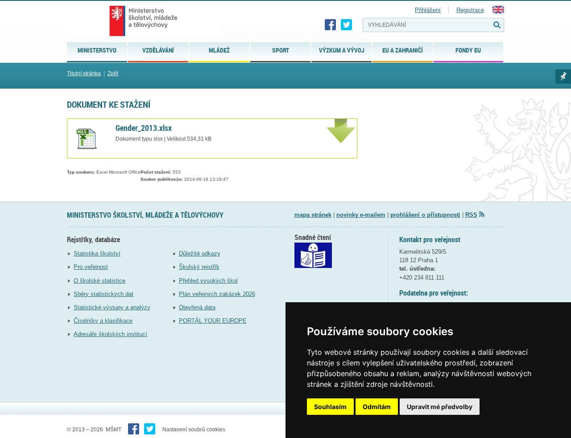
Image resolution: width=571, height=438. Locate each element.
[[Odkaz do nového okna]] (313, 266)
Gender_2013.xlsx (144, 127)
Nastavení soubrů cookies (193, 429)
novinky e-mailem (360, 214)
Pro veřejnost (91, 267)
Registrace (470, 10)
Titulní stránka (84, 73)
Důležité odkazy (199, 253)
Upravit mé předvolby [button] (439, 406)
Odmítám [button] (377, 406)
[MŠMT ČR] (143, 21)
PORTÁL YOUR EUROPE (213, 320)
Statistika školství (97, 253)
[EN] (498, 11)
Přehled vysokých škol (208, 280)
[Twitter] (346, 25)
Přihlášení (428, 10)
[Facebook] (330, 25)
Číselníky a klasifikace (103, 320)
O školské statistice (99, 280)
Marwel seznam (563, 76)
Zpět (113, 73)
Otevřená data (197, 307)
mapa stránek (312, 214)
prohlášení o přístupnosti (425, 214)
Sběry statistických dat (103, 294)
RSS (471, 214)
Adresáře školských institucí (110, 334)
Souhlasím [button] (330, 406)
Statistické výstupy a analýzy (112, 307)
